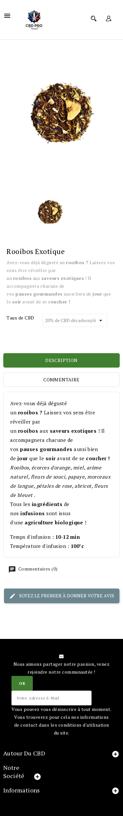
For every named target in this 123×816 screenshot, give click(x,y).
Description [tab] (61, 360)
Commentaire (61, 379)
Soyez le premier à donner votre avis (66, 595)
